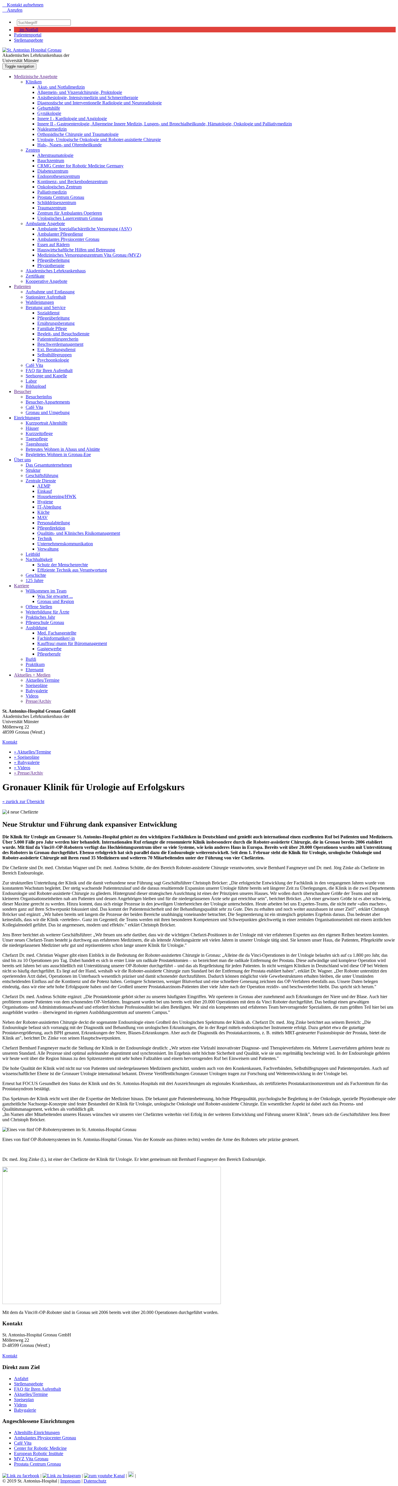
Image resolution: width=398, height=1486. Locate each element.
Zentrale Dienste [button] (41, 480)
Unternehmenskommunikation (65, 543)
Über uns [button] (22, 459)
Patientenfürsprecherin (57, 339)
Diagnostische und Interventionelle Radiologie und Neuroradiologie (99, 102)
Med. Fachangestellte (56, 632)
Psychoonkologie (53, 360)
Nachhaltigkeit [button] (39, 559)
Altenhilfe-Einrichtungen (37, 1432)
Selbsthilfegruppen (54, 354)
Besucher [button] (22, 391)
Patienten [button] (22, 286)
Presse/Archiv (38, 701)
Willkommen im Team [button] (46, 590)
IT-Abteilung (49, 506)
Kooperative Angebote (46, 281)
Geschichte (36, 575)
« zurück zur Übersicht (23, 801)
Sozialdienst (48, 312)
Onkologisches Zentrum (59, 186)
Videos (32, 695)
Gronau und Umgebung (48, 412)
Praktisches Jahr (40, 617)
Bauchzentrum (50, 160)
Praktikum (35, 664)
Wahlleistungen (40, 302)
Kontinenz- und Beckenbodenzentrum (72, 181)
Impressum (70, 1480)
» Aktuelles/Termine (32, 751)
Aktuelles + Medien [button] (32, 674)
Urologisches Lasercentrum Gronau (70, 218)
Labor (31, 380)
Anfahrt (21, 1378)
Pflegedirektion (51, 527)
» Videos (22, 767)
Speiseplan (24, 1399)
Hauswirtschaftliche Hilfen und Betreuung (76, 249)
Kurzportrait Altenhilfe (46, 422)
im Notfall (28, 29)
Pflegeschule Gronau (45, 622)
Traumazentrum (51, 207)
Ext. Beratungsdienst (56, 349)
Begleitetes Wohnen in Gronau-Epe (58, 454)
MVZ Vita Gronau (31, 1458)
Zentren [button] (33, 150)
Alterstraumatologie (55, 155)
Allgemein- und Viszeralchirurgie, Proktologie (79, 92)
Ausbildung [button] (36, 627)
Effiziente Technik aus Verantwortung (72, 569)
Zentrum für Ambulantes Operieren (69, 213)
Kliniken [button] (34, 81)
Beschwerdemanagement (60, 344)
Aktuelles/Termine (42, 680)
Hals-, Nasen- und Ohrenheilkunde (69, 144)
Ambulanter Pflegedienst (60, 234)
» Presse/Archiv (28, 772)
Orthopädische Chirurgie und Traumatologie (78, 134)
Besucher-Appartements (48, 401)
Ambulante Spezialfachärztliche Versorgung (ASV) (84, 228)
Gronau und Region (55, 601)
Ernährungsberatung (56, 323)
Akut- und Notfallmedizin (61, 87)
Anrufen (12, 10)
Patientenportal (27, 34)
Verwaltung (48, 548)
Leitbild (33, 554)
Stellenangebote (28, 40)
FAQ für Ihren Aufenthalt (49, 370)
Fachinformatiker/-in (56, 638)
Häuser (32, 428)
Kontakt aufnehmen (22, 4)
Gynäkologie (49, 113)
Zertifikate (35, 276)
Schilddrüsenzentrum (56, 202)
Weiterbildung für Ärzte (47, 611)
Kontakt (9, 742)
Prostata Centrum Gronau (60, 197)
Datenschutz (95, 1480)
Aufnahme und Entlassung (50, 291)
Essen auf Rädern (53, 244)
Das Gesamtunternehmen (49, 464)
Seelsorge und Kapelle (46, 375)
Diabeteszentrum (52, 171)
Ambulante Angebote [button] (45, 223)
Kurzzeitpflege (39, 433)
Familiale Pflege (52, 328)
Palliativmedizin (52, 192)
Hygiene (45, 501)
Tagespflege (37, 438)
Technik (44, 538)
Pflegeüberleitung (53, 260)
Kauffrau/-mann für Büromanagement (72, 643)
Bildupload (36, 386)
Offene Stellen (39, 606)
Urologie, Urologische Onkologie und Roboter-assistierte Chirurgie (99, 139)
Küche (43, 512)
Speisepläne (36, 685)
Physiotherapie (50, 265)
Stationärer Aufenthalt (46, 297)
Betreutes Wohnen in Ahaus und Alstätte (63, 449)
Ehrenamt (34, 669)
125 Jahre (34, 580)
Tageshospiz (37, 443)
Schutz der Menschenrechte (62, 564)
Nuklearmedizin (52, 129)
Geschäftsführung (42, 475)
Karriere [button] (21, 585)
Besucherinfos (39, 396)
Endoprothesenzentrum (58, 176)
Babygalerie (37, 690)
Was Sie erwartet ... (55, 596)
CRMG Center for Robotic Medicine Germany (80, 165)
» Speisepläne (26, 757)
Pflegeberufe (49, 653)
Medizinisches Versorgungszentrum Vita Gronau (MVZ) (89, 255)
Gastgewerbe (49, 648)
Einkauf (44, 491)
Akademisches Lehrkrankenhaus (56, 270)
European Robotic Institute (38, 1453)
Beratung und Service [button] (46, 307)
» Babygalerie (27, 762)
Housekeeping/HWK (56, 496)
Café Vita (34, 365)
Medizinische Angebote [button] (35, 76)
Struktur (33, 470)
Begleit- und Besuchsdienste (63, 333)
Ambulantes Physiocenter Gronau (68, 239)
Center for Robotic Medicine (40, 1448)
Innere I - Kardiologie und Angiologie (72, 118)
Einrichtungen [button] (27, 417)
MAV (42, 517)
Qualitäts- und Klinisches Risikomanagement (78, 533)
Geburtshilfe (48, 108)
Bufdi (31, 659)
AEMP (43, 485)
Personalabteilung (53, 522)
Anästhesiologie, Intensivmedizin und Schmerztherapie (87, 97)
